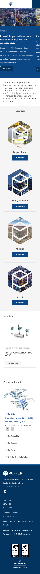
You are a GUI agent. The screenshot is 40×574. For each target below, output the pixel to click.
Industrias (7, 508)
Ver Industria (20, 158)
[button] (36, 4)
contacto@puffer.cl (12, 425)
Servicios (7, 504)
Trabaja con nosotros (10, 512)
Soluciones (7, 500)
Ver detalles (13, 363)
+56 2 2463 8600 (26, 425)
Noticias (23, 69)
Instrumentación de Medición (17, 348)
